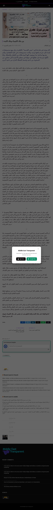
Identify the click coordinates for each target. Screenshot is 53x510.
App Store (22, 259)
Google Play (33, 259)
